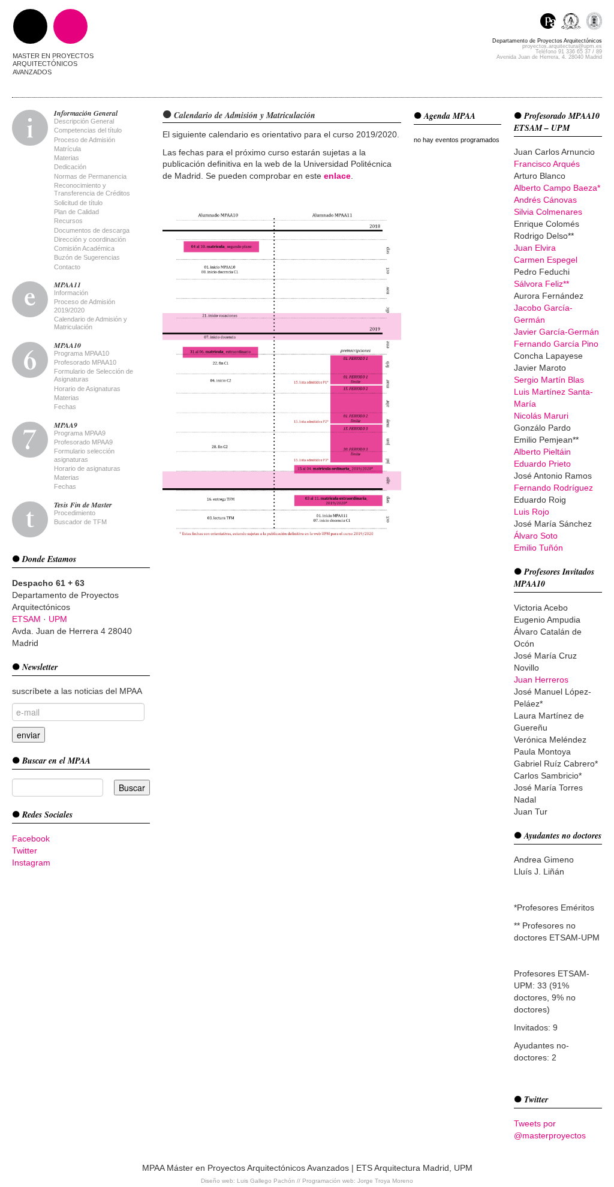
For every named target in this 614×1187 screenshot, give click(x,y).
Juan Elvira (535, 248)
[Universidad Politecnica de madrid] (594, 22)
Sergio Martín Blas (549, 379)
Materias (66, 157)
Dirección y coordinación (90, 239)
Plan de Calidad (76, 211)
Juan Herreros (541, 679)
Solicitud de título (78, 202)
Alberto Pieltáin (542, 451)
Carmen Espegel (545, 260)
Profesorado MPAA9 (83, 442)
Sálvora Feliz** (541, 284)
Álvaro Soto (536, 535)
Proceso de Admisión (84, 139)
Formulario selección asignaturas (84, 454)
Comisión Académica (84, 248)
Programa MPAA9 (80, 433)
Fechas (65, 406)
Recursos (68, 220)
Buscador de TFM (80, 521)
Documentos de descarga (92, 230)
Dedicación (70, 166)
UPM (58, 619)
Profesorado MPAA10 (85, 362)
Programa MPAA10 (81, 353)
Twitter (24, 850)
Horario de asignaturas (87, 468)
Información (71, 292)
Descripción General (84, 121)
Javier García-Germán (556, 331)
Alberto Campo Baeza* (557, 188)
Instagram (31, 862)
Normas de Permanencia (90, 176)
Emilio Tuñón (538, 547)
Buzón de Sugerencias (87, 257)
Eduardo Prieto (542, 463)
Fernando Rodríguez (553, 487)
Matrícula (67, 148)
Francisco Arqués (547, 164)
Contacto (67, 267)
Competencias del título (88, 130)
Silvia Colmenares (548, 212)
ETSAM (26, 619)
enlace (337, 176)
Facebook (31, 838)
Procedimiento (74, 512)
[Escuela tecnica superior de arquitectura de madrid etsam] (573, 22)
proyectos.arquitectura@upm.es (562, 46)
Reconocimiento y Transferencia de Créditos (92, 189)
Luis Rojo (531, 511)
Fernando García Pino (556, 343)
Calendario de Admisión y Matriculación (90, 322)
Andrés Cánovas (545, 200)
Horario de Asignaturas (87, 388)
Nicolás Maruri (541, 415)
